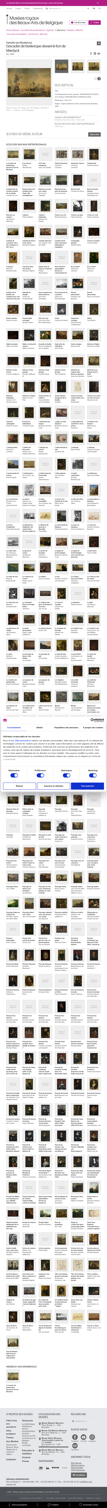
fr (94, 9)
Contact (18, 9)
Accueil (9, 9)
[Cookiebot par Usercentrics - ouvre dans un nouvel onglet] (92, 720)
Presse (27, 9)
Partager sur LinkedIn (95, 53)
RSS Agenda (76, 1463)
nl (88, 9)
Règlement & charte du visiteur (11, 1451)
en (99, 9)
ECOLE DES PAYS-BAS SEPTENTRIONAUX (75, 125)
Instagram (92, 1441)
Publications (27, 1426)
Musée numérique (26, 1444)
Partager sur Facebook (91, 53)
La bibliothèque (28, 1424)
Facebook (75, 1441)
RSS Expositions (78, 1465)
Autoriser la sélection (53, 786)
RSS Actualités (77, 1468)
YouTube (84, 1441)
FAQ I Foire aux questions (11, 1423)
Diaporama (94, 134)
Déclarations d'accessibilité (56, 1498)
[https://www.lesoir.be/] (55, 1467)
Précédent (95, 78)
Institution (79, 30)
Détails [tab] (39, 727)
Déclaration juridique (75, 1498)
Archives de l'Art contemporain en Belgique (29, 1438)
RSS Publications (78, 1470)
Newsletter (80, 1475)
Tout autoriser (87, 786)
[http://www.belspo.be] (41, 1468)
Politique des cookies (93, 1498)
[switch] (40, 775)
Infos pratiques (12, 30)
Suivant (99, 78)
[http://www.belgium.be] (47, 1468)
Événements (38, 9)
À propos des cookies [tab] (93, 727)
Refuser (19, 786)
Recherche (33, 34)
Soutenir (26, 1457)
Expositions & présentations (33, 30)
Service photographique (28, 1430)
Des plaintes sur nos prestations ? (32, 1498)
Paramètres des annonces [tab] (66, 727)
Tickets (96, 23)
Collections (60, 30)
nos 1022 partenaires (21, 740)
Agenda (50, 30)
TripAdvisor (75, 1450)
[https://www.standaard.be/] (64, 1468)
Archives (25, 1433)
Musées (70, 30)
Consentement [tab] (14, 727)
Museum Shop (12, 1447)
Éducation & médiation (17, 34)
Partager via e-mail (99, 53)
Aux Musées (12, 1441)
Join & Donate (79, 23)
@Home (43, 34)
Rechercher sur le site (47, 8)
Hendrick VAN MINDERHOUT (70, 118)
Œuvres (99, 43)
